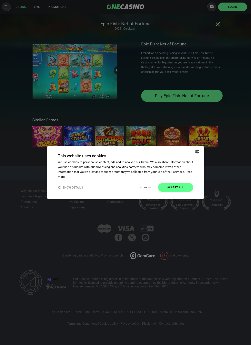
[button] (70, 187)
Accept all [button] (175, 187)
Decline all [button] (145, 187)
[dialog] (125, 172)
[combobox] (197, 152)
